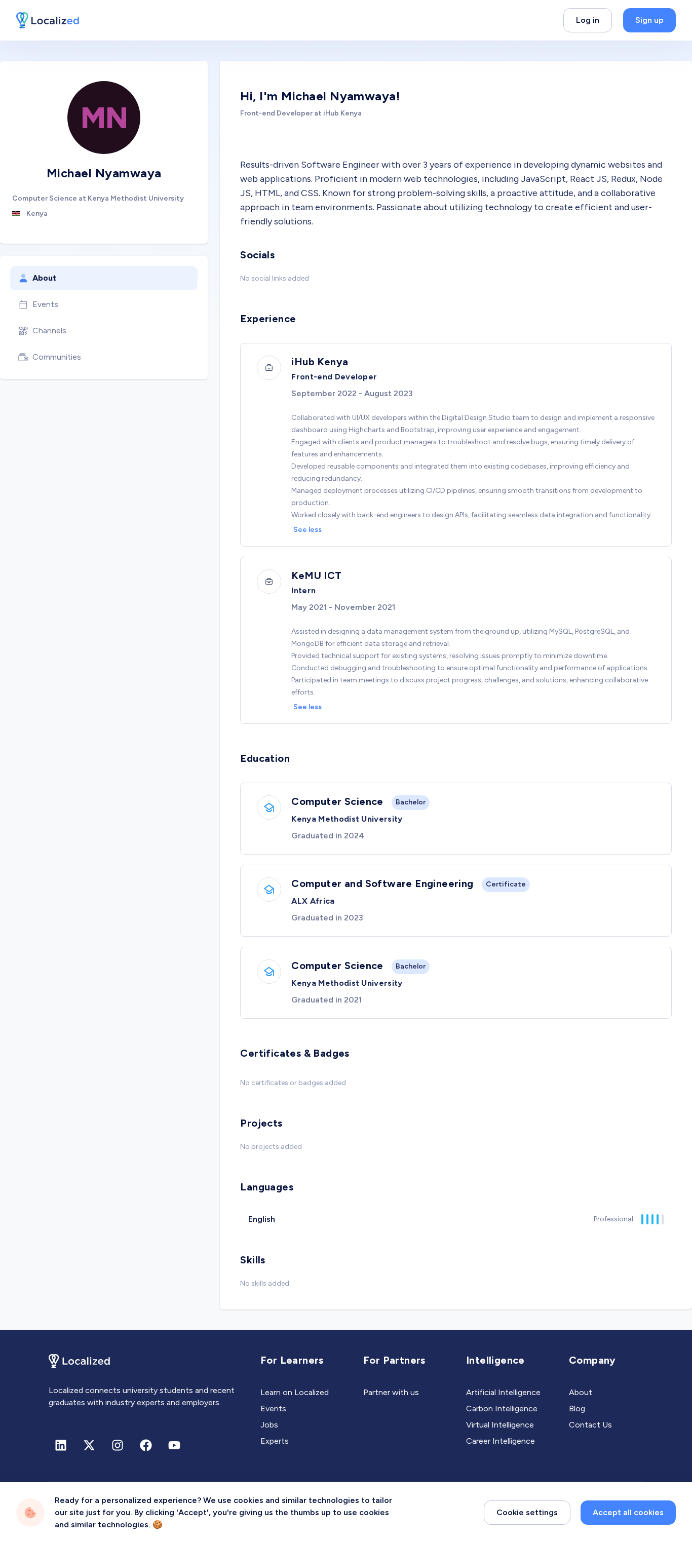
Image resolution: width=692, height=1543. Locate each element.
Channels (49, 330)
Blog (577, 1408)
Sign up (649, 20)
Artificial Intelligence (503, 1392)
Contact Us (590, 1425)
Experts (274, 1441)
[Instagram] (117, 1445)
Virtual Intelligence (500, 1425)
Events (45, 304)
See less (307, 529)
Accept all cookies (628, 1512)
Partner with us (391, 1392)
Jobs (269, 1425)
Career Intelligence (500, 1441)
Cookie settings (527, 1512)
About (44, 278)
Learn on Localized (294, 1392)
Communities (56, 357)
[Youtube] (174, 1445)
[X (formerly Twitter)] (89, 1445)
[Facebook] (146, 1445)
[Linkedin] (61, 1445)
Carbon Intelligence (501, 1408)
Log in (587, 20)
